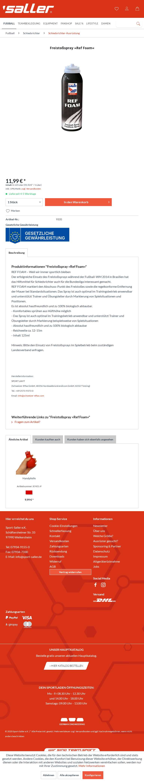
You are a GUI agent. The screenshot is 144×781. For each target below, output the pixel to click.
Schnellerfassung (60, 531)
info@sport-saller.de (29, 556)
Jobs (96, 566)
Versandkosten (59, 541)
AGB (53, 566)
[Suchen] (138, 23)
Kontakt (55, 536)
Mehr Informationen (92, 765)
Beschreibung (17, 252)
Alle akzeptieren (69, 775)
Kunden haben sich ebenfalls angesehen (90, 439)
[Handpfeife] (29, 461)
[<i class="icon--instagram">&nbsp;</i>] (104, 585)
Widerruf (55, 561)
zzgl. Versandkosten (31, 188)
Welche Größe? (103, 536)
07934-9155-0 (20, 547)
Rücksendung (58, 551)
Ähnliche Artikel (18, 439)
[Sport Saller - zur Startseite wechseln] (26, 9)
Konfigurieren (93, 775)
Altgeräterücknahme (106, 561)
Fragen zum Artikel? (27, 422)
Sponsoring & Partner (107, 546)
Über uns (99, 531)
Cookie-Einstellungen (63, 525)
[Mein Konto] (127, 9)
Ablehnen (48, 775)
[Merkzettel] (116, 9)
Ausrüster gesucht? (105, 541)
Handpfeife (29, 478)
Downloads (57, 556)
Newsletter (100, 525)
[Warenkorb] (138, 9)
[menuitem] (129, 23)
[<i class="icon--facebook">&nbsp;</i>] (96, 585)
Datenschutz (101, 551)
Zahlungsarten (59, 546)
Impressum (100, 556)
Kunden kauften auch (47, 439)
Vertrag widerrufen (70, 572)
